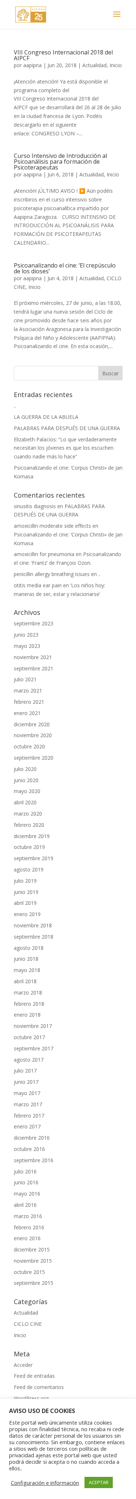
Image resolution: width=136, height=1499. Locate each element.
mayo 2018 (27, 970)
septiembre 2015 (33, 1282)
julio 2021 (25, 679)
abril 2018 (25, 981)
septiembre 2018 (33, 936)
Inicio (116, 65)
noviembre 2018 (33, 925)
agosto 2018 (29, 947)
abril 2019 (25, 902)
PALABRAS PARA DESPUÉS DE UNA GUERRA (67, 428)
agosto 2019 (29, 869)
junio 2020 (26, 780)
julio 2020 (25, 768)
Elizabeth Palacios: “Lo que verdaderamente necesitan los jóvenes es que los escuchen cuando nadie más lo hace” (65, 448)
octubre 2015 (29, 1272)
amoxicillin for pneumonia (44, 554)
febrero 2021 (29, 701)
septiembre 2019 (33, 858)
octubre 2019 (29, 847)
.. (15, 405)
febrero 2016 (29, 1227)
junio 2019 (26, 892)
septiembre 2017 (33, 1048)
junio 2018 (26, 958)
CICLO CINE (28, 1323)
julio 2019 (25, 880)
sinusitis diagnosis (35, 506)
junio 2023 (26, 634)
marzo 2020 (28, 813)
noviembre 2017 (33, 1025)
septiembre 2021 (33, 668)
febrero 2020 (29, 824)
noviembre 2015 (33, 1260)
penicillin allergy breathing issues (52, 574)
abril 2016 (25, 1204)
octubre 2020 (29, 746)
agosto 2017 (29, 1059)
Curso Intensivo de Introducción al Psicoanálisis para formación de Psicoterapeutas (60, 161)
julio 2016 (25, 1171)
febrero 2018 (29, 1003)
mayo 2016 (27, 1193)
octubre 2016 (29, 1148)
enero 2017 (27, 1126)
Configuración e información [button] (45, 1482)
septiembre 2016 (33, 1160)
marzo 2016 (28, 1216)
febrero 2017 (29, 1115)
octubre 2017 (29, 1037)
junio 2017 (26, 1081)
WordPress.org (31, 1398)
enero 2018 (27, 1014)
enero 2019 (27, 914)
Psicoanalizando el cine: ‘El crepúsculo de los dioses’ (65, 268)
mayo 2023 (27, 645)
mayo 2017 (27, 1093)
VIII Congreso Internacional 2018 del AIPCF (63, 55)
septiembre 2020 (33, 757)
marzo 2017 (28, 1104)
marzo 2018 (28, 992)
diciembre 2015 (32, 1249)
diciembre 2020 (32, 724)
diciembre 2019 (32, 836)
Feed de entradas (34, 1375)
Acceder (23, 1364)
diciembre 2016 (32, 1137)
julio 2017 (25, 1070)
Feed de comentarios (39, 1387)
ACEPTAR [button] (98, 1482)
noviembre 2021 (33, 657)
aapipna (32, 65)
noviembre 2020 (33, 735)
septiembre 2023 (33, 623)
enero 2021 (27, 713)
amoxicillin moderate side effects (52, 525)
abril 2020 (25, 802)
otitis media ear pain (38, 585)
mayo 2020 (27, 791)
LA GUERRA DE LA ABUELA (46, 416)
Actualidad (94, 65)
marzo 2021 (28, 690)
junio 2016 (26, 1182)
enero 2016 (27, 1238)
